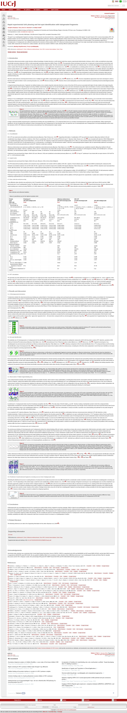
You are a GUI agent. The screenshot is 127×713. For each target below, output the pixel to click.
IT (120, 1)
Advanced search (91, 707)
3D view (10, 534)
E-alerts (40, 700)
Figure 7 (22, 464)
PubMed (98, 565)
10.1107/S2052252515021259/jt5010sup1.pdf (39, 540)
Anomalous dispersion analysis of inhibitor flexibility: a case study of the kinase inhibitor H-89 (33, 662)
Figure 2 (22, 326)
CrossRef (89, 565)
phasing (16, 46)
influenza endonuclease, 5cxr (34, 49)
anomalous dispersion (98, 42)
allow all (45, 711)
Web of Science (38, 567)
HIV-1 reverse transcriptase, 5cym (50, 49)
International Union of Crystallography (66, 709)
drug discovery (22, 46)
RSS (115, 700)
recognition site (41, 404)
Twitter (64, 700)
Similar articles (12, 52)
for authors (27, 9)
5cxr (58, 202)
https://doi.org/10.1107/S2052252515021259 (105, 17)
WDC (124, 1)
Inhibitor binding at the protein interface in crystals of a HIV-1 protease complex (29, 671)
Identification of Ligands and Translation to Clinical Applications (79, 668)
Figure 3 (22, 351)
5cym (95, 202)
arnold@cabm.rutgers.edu (27, 32)
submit (46, 9)
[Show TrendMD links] (113, 693)
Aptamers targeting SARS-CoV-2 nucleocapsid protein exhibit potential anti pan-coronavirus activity (86, 678)
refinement (14, 453)
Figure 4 (22, 367)
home (3, 9)
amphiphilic (82, 360)
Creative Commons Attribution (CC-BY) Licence (48, 648)
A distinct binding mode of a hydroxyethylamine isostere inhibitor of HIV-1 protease (30, 676)
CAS (94, 565)
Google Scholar (105, 565)
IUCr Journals (56, 567)
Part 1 (98, 16)
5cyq (61, 49)
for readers (37, 9)
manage (60, 711)
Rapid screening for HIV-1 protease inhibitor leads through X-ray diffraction (28, 666)
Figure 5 (22, 391)
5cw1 (25, 202)
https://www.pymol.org (28, 599)
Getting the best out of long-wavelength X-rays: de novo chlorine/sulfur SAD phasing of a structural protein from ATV (32, 681)
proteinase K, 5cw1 (21, 49)
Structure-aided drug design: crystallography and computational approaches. (82, 673)
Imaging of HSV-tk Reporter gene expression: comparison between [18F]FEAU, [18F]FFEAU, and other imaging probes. (88, 684)
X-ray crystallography (32, 46)
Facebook (86, 700)
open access (54, 9)
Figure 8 (22, 493)
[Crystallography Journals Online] (113, 1)
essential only (52, 711)
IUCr (116, 1)
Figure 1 (22, 109)
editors (18, 9)
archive (11, 9)
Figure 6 (22, 443)
